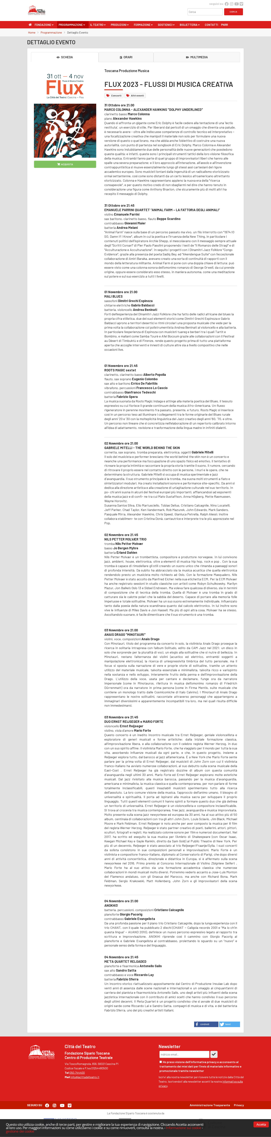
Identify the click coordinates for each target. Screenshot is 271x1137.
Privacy (239, 1105)
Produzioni (119, 25)
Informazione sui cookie (183, 1128)
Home (31, 32)
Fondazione (44, 25)
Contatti (211, 24)
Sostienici (166, 25)
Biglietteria (189, 25)
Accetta (261, 1124)
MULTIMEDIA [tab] (199, 57)
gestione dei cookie (20, 1131)
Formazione (143, 25)
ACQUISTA (67, 164)
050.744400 (77, 1072)
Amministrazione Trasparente (210, 1105)
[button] (206, 1024)
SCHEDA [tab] (66, 57)
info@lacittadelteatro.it (84, 1077)
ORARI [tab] (127, 57)
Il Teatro (97, 25)
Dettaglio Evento (77, 32)
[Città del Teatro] (37, 15)
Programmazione (72, 25)
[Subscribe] (214, 1054)
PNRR (224, 24)
